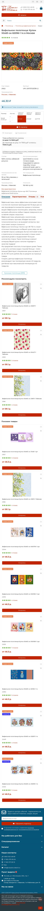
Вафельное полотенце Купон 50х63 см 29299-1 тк (20, 784)
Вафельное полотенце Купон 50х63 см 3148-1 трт (20, 451)
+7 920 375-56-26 (29, 9)
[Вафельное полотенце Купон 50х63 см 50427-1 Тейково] (22, 339)
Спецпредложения (11, 841)
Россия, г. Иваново (9, 94)
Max (5, 865)
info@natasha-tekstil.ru (12, 867)
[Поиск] (40, 20)
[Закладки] (33, 2)
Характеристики (19, 197)
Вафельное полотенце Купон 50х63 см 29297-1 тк (20, 736)
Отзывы (33, 197)
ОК (40, 908)
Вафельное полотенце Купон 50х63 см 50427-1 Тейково (19, 353)
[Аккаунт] (41, 2)
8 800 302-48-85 (28, 7)
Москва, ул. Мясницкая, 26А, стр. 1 (16, 876)
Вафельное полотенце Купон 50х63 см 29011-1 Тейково (22, 398)
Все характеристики (9, 189)
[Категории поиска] (4, 20)
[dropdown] (3, 2)
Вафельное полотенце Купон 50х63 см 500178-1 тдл (21, 546)
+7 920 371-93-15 (9, 862)
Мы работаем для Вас (12, 836)
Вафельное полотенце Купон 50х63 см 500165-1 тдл (21, 594)
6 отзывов (14, 37)
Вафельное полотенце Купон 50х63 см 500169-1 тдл (21, 641)
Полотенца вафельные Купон (25, 26)
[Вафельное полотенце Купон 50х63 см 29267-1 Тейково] (22, 293)
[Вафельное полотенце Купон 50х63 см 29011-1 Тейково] (22, 385)
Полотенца (9, 26)
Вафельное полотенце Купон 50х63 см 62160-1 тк (20, 689)
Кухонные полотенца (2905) (14, 273)
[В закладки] (40, 284)
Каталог (5, 847)
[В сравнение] (40, 288)
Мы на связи (7, 887)
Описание (6, 197)
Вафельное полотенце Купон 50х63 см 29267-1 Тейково (19, 307)
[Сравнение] (37, 2)
